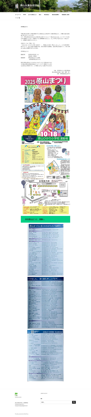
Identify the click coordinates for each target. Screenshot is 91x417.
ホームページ (18, 14)
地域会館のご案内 (65, 14)
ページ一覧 (17, 17)
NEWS (24, 14)
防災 (40, 14)
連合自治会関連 (55, 14)
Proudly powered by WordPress (21, 413)
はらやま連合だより (32, 14)
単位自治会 (46, 14)
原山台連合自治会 (29, 5)
